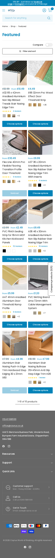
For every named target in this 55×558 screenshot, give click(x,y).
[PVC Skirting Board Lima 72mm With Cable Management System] (40, 277)
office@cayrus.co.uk (12, 425)
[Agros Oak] (30, 313)
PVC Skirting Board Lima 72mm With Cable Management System (39, 302)
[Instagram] (10, 446)
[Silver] (4, 116)
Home (5, 26)
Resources (8, 454)
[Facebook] (4, 446)
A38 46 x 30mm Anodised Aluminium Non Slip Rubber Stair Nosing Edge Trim (40, 237)
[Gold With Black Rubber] (35, 185)
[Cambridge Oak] (35, 313)
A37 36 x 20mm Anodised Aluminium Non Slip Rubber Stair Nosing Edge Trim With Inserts (40, 169)
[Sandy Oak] (30, 105)
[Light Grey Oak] (9, 181)
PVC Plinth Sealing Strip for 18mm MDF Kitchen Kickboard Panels (13, 237)
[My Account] (44, 10)
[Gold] (9, 116)
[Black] (4, 251)
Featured (22, 26)
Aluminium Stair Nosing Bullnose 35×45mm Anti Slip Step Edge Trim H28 (39, 368)
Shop (13, 26)
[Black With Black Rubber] (40, 185)
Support (7, 462)
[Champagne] (14, 116)
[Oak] (4, 181)
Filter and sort (29, 51)
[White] (14, 251)
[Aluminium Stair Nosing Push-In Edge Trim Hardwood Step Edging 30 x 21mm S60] (14, 343)
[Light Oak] (14, 181)
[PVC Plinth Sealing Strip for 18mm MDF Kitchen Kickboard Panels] (14, 211)
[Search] (49, 18)
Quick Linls (8, 471)
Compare (38, 44)
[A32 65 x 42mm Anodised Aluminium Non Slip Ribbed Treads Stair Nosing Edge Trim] (14, 73)
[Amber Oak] (35, 105)
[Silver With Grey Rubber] (35, 251)
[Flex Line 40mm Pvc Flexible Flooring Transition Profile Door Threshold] (14, 142)
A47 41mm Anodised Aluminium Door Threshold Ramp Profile (14, 302)
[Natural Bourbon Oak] (40, 313)
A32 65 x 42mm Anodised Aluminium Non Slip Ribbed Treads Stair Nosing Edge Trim (13, 100)
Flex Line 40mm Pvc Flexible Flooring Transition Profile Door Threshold (13, 167)
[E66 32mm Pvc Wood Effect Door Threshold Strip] (40, 73)
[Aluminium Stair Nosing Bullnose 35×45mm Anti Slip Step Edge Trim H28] (40, 343)
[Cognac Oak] (40, 105)
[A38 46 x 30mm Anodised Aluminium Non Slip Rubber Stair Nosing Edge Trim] (40, 211)
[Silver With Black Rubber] (30, 185)
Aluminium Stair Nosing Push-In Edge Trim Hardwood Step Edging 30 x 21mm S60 (14, 370)
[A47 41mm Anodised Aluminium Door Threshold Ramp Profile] (14, 277)
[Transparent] (9, 251)
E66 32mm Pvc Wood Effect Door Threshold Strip (40, 96)
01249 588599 (9, 419)
